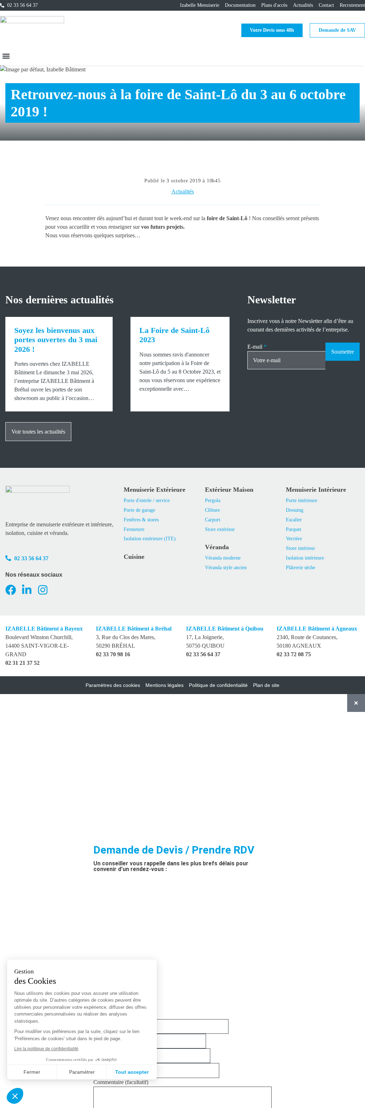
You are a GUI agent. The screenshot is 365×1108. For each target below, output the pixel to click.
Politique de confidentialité (218, 685)
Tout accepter (132, 1072)
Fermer (32, 1072)
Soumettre (342, 352)
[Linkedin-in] (26, 590)
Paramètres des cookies (113, 685)
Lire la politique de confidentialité (46, 1048)
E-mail (257, 347)
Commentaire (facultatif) (120, 1082)
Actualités (182, 191)
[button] (6, 56)
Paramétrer (82, 1072)
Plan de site (266, 685)
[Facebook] (10, 590)
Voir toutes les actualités (38, 432)
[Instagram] (42, 590)
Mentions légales (164, 685)
